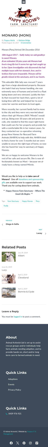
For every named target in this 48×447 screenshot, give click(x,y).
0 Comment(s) (26, 43)
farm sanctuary (13, 201)
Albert (21, 255)
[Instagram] (30, 443)
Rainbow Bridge (24, 40)
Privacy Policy (14, 390)
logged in (18, 317)
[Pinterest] (24, 443)
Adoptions (13, 379)
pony (37, 201)
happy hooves (27, 201)
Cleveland (23, 277)
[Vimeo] (37, 443)
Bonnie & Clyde (26, 291)
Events (11, 385)
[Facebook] (11, 443)
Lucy (4, 270)
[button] (24, 2)
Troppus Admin (9, 40)
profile (6, 206)
